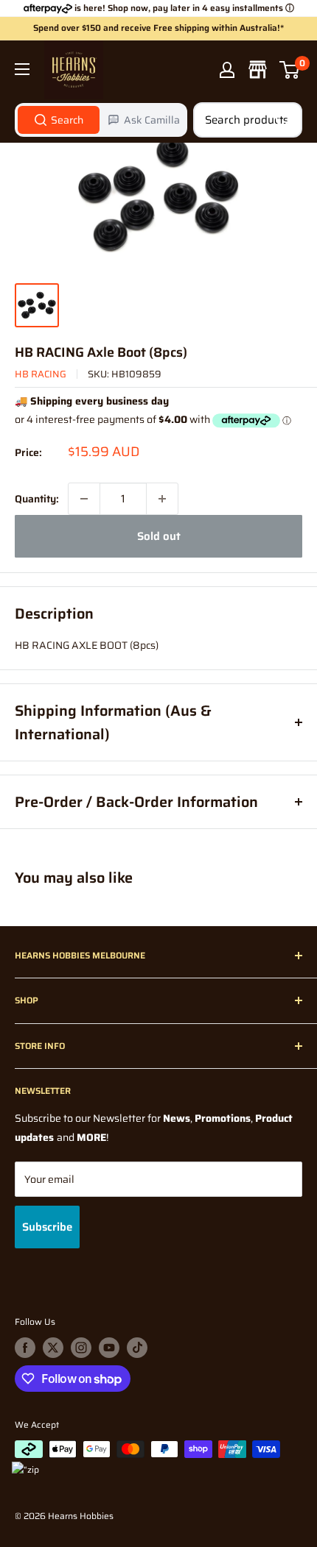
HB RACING (40, 374)
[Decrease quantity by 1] (84, 498)
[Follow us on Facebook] (25, 1347)
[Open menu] (22, 69)
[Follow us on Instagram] (81, 1347)
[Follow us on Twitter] (53, 1347)
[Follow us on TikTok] (137, 1347)
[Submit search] (283, 120)
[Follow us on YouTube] (109, 1347)
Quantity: (37, 499)
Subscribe (47, 1227)
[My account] (227, 70)
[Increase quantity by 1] (162, 498)
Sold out (159, 536)
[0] (290, 70)
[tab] (59, 120)
